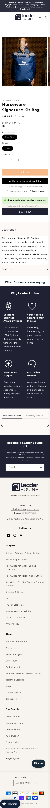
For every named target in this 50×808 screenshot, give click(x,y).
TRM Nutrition (13, 729)
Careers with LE (13, 692)
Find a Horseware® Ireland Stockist (23, 673)
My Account (11, 660)
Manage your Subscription (19, 611)
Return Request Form (16, 559)
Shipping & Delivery (15, 592)
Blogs (8, 686)
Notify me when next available (25, 181)
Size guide (11, 132)
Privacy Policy (12, 623)
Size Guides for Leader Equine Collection (21, 567)
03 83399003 (29, 512)
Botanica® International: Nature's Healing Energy (23, 750)
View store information (34, 206)
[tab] (25, 230)
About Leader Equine (16, 641)
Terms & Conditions (15, 617)
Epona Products (13, 742)
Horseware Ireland (15, 723)
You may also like (12, 416)
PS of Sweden (12, 735)
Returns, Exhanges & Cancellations (23, 553)
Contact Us (11, 648)
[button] (3, 17)
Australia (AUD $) (23, 783)
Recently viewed (34, 416)
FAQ (8, 598)
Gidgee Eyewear (14, 758)
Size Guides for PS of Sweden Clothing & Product (25, 584)
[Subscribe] (41, 467)
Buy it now (25, 211)
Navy (7, 148)
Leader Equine (13, 716)
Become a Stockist (15, 679)
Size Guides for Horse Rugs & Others (24, 575)
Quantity (6, 154)
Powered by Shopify (32, 803)
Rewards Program (14, 654)
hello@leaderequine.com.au (25, 509)
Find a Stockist (13, 667)
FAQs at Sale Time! (15, 604)
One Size (9, 137)
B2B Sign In (11, 699)
